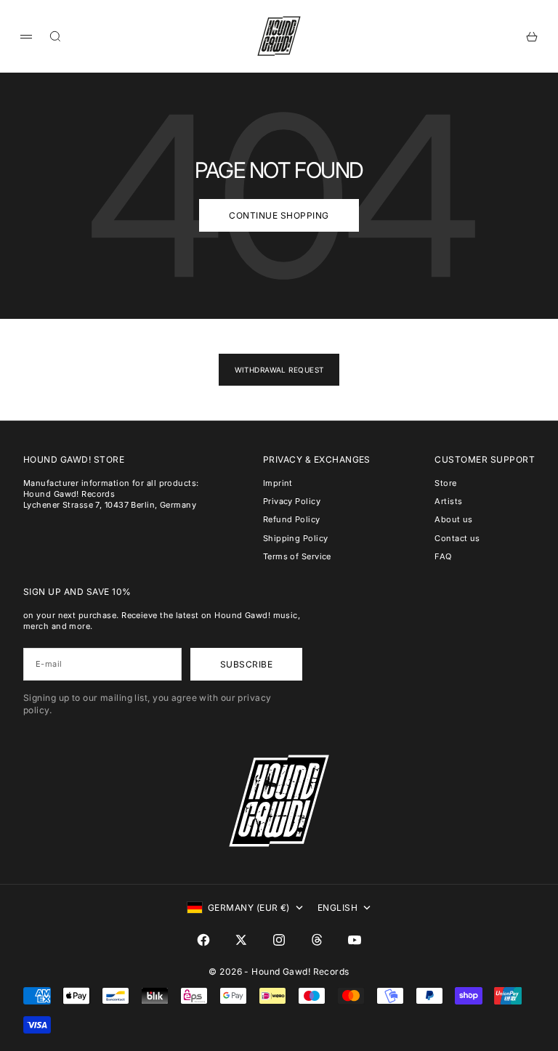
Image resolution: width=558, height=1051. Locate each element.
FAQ (442, 556)
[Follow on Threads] (317, 940)
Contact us (457, 538)
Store (445, 483)
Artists (448, 501)
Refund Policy (291, 519)
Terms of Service (297, 556)
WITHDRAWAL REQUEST (279, 369)
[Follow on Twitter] (241, 940)
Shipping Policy (295, 538)
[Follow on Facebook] (203, 940)
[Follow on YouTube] (354, 940)
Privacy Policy (291, 501)
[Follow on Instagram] (279, 940)
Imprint (278, 483)
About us (453, 519)
